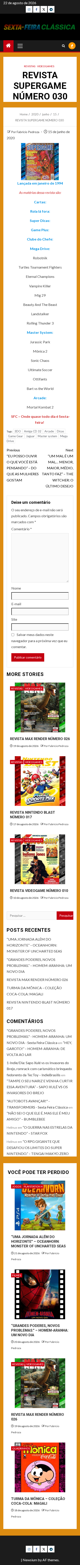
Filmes (16, 1275)
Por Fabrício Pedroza (25, 132)
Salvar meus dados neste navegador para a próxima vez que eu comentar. (39, 640)
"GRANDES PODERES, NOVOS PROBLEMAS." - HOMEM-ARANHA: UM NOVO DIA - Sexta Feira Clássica (39, 1036)
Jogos (16, 1186)
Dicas (60, 431)
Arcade (49, 431)
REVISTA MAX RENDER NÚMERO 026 (40, 739)
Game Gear (15, 436)
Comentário (21, 529)
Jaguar (30, 436)
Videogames (45, 66)
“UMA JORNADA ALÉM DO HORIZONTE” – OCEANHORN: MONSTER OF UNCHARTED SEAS (34, 945)
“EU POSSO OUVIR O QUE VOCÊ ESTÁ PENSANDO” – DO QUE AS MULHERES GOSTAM (23, 465)
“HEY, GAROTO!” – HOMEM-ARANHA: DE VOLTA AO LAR (39, 1048)
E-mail (16, 604)
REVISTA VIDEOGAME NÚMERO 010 (39, 891)
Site (14, 619)
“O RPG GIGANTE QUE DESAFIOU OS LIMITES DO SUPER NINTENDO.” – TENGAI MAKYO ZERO (38, 1147)
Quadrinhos (21, 1448)
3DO (17, 431)
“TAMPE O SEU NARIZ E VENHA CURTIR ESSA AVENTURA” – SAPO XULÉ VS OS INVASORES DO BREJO (39, 1087)
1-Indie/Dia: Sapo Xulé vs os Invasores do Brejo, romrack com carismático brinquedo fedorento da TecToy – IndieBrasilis (39, 1069)
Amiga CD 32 (32, 431)
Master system (47, 436)
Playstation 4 (33, 1186)
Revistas (29, 66)
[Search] (63, 46)
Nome (16, 588)
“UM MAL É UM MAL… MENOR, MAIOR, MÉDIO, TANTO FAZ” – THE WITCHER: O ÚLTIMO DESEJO (57, 468)
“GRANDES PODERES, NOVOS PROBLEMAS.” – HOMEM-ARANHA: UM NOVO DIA (39, 965)
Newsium (30, 1560)
